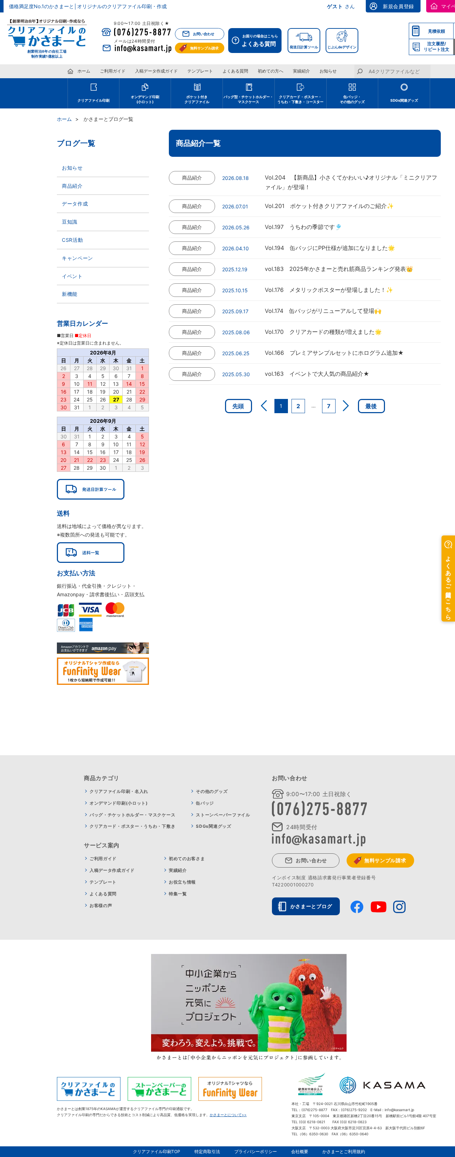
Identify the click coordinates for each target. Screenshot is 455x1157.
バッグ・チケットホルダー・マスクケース (132, 814)
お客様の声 (101, 905)
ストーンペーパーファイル (223, 814)
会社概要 (299, 1151)
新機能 (69, 294)
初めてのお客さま (187, 858)
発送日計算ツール (304, 47)
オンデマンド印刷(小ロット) (119, 803)
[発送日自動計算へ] (90, 489)
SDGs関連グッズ (404, 100)
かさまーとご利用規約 (343, 1151)
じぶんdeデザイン (342, 47)
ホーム (83, 71)
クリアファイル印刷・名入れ (119, 791)
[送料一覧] (90, 552)
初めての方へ (270, 71)
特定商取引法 (207, 1151)
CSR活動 (72, 240)
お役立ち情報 (182, 882)
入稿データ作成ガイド (156, 71)
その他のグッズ (212, 791)
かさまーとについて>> (228, 1115)
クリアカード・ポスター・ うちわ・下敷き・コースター (300, 99)
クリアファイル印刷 (93, 100)
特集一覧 (178, 893)
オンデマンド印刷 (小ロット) (145, 99)
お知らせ (328, 71)
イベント (72, 276)
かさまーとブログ (311, 906)
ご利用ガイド (112, 71)
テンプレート (200, 71)
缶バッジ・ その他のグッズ (352, 99)
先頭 (238, 406)
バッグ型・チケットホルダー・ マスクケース (248, 99)
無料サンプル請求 (204, 48)
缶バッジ (205, 803)
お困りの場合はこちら (260, 40)
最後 (371, 406)
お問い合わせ (203, 34)
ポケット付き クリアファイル (196, 99)
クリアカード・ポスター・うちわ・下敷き (132, 826)
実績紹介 (301, 71)
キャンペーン (77, 258)
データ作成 (75, 204)
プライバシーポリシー (255, 1151)
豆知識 (69, 222)
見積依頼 (436, 31)
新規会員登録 (398, 6)
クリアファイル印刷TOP (156, 1151)
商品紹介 (72, 186)
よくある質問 (235, 71)
